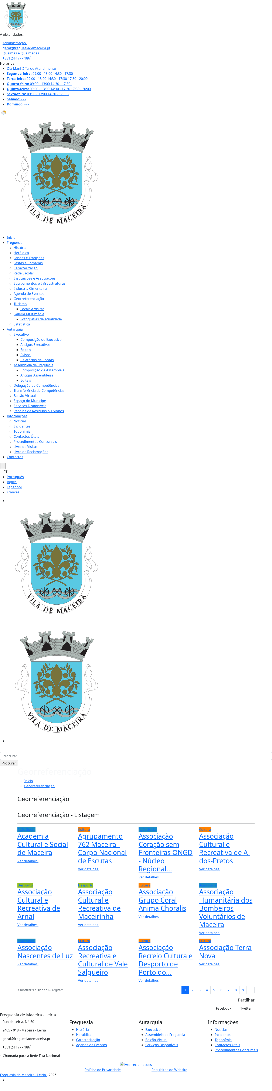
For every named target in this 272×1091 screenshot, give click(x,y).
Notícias (20, 421)
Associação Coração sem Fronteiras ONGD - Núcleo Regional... (166, 852)
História (20, 247)
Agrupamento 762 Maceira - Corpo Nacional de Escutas (102, 848)
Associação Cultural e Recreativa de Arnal (38, 904)
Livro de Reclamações (31, 451)
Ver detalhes (27, 861)
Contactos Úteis (26, 436)
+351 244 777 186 (17, 58)
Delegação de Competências (36, 385)
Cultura (84, 829)
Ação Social (26, 829)
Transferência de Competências (39, 390)
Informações (17, 416)
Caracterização (26, 268)
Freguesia (15, 242)
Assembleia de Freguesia (33, 365)
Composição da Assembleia (42, 370)
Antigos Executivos (35, 344)
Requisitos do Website (169, 1069)
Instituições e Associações (34, 278)
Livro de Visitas (26, 446)
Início (11, 237)
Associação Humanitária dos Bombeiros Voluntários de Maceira (225, 908)
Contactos (15, 457)
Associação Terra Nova (225, 951)
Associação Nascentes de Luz (45, 951)
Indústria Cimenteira (30, 288)
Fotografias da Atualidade (41, 319)
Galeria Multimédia (29, 314)
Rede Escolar (24, 273)
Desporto (25, 885)
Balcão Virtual (25, 395)
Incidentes (22, 426)
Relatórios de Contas (37, 360)
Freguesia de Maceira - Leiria (23, 1075)
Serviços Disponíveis (30, 405)
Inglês (12, 482)
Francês (13, 492)
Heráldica (21, 252)
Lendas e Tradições (29, 258)
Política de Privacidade (103, 1069)
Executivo (21, 334)
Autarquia (15, 329)
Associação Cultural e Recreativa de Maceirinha (99, 904)
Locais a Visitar (32, 309)
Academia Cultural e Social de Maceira (42, 844)
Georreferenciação (29, 298)
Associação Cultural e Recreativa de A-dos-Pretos (224, 848)
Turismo (20, 303)
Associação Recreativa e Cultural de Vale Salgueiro (103, 959)
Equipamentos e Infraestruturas (39, 283)
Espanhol (14, 487)
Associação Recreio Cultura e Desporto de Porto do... (166, 959)
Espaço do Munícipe (30, 400)
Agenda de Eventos (29, 293)
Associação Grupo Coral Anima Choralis (162, 900)
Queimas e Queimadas (21, 53)
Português (15, 476)
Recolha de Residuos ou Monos (39, 411)
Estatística (22, 324)
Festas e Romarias (28, 263)
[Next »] (250, 990)
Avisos (25, 354)
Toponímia (22, 431)
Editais (25, 349)
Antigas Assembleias (36, 375)
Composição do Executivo (41, 339)
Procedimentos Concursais (35, 441)
